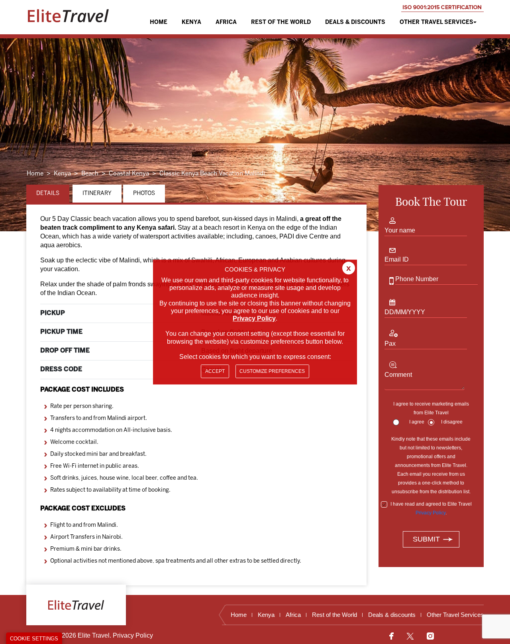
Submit (426, 539)
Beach (89, 174)
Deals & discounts (355, 22)
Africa (226, 22)
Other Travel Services (436, 22)
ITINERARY (97, 193)
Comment (398, 374)
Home (35, 174)
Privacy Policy (430, 513)
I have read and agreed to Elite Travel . (431, 508)
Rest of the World (281, 22)
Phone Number (416, 279)
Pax (390, 343)
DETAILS (47, 193)
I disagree (452, 422)
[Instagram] (427, 635)
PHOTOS (144, 193)
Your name (399, 230)
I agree (416, 422)
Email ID (396, 259)
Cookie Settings (34, 639)
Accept (215, 371)
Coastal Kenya (129, 174)
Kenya (191, 22)
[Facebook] (394, 635)
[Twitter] (410, 635)
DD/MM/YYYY (404, 312)
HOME (158, 22)
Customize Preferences (272, 371)
